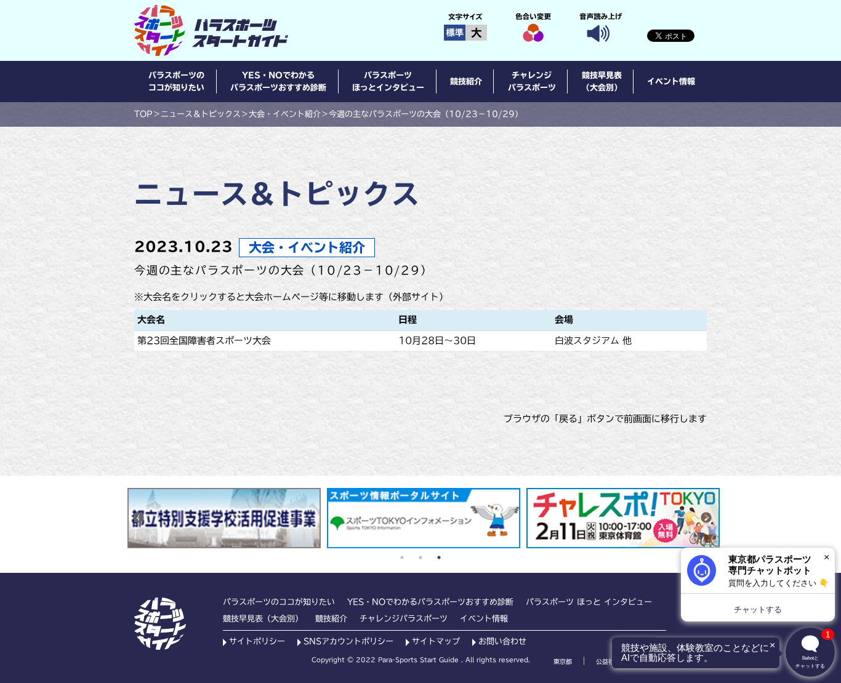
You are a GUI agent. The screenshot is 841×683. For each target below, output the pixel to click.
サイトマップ (436, 641)
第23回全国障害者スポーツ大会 (204, 340)
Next (706, 518)
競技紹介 (466, 82)
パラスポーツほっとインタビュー (388, 81)
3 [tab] (439, 557)
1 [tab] (402, 557)
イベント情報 (671, 82)
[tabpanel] (224, 518)
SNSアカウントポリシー (348, 641)
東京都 (562, 661)
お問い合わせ (502, 641)
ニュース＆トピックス (201, 114)
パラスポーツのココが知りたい (176, 81)
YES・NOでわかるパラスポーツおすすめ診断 (278, 81)
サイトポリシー (257, 641)
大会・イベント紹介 (285, 114)
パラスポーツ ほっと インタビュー (589, 602)
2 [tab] (420, 557)
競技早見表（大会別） (602, 81)
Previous (138, 518)
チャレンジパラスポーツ (532, 81)
